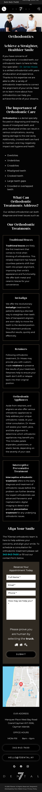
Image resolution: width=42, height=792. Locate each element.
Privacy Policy (32, 789)
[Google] (14, 766)
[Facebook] (21, 766)
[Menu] (39, 9)
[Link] (4, 9)
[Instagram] (28, 766)
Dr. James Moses (29, 66)
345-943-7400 (11, 554)
